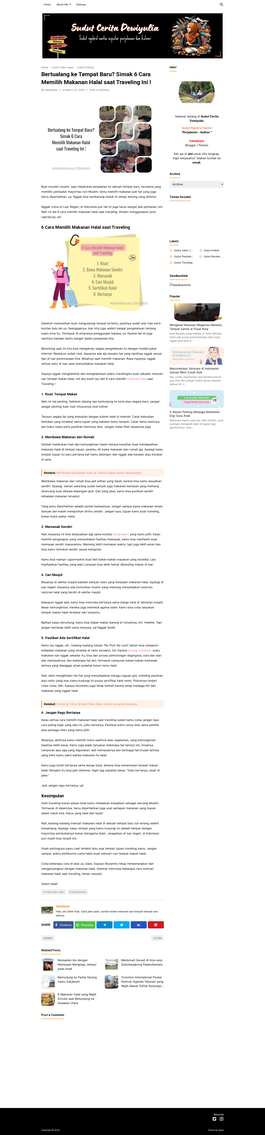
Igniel (221, 1130)
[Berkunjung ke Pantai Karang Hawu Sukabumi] (48, 982)
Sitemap (81, 4)
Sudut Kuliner (211, 250)
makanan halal (136, 379)
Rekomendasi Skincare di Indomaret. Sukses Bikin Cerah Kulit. (194, 370)
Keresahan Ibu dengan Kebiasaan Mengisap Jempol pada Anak (77, 964)
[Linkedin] (139, 924)
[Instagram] (221, 1119)
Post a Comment (99, 89)
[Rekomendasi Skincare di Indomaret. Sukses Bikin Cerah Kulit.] (197, 363)
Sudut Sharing (79, 892)
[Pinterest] (156, 924)
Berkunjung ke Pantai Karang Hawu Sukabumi (77, 979)
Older (157, 938)
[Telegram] (104, 924)
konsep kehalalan (140, 650)
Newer (47, 938)
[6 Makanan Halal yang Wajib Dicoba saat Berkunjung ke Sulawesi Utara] (48, 999)
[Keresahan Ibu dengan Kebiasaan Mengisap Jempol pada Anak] (48, 964)
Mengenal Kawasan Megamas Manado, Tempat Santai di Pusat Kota (196, 327)
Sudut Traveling (183, 262)
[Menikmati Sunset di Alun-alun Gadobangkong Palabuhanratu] (111, 964)
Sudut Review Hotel (214, 256)
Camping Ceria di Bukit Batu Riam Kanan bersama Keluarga (96, 704)
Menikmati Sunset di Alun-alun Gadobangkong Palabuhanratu (142, 962)
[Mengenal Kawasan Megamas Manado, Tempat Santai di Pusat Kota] (197, 320)
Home (47, 4)
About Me (62, 4)
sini (190, 154)
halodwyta (63, 906)
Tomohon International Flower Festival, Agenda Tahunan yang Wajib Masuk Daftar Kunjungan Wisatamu (142, 982)
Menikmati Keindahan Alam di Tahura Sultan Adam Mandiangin (98, 473)
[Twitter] (122, 924)
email (196, 162)
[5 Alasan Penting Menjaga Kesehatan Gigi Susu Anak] (197, 407)
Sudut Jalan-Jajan (54, 892)
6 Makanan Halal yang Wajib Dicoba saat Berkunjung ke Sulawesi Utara (77, 999)
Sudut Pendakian (184, 256)
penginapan (121, 534)
